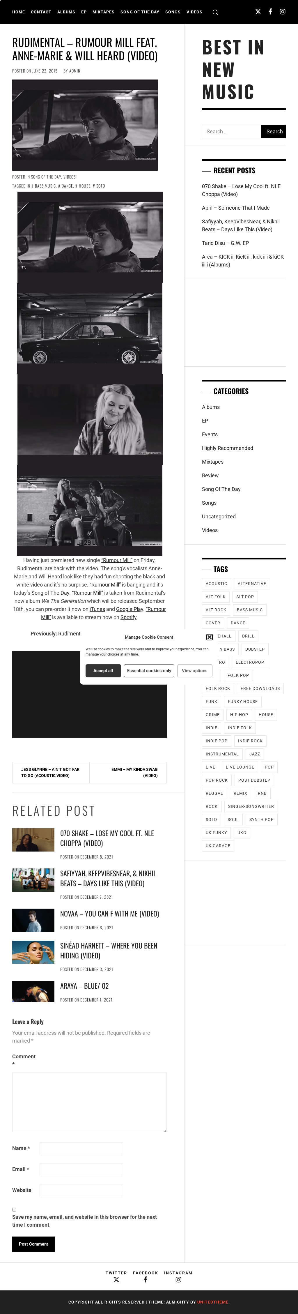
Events (210, 434)
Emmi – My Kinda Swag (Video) (134, 772)
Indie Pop (217, 741)
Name (21, 1148)
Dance (67, 186)
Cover (213, 623)
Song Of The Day (139, 12)
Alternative (252, 583)
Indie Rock (250, 741)
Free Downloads (260, 688)
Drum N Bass (220, 649)
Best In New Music (233, 68)
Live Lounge (240, 767)
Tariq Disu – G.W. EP (225, 243)
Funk (211, 701)
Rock (212, 806)
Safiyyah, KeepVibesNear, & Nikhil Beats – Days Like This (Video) (108, 878)
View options (194, 670)
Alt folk (216, 596)
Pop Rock (217, 780)
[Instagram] (282, 11)
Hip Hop (239, 714)
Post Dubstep (254, 780)
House (85, 186)
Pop (269, 767)
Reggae (214, 793)
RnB (262, 793)
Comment (24, 1060)
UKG (241, 832)
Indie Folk (240, 727)
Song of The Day (50, 593)
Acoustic (216, 583)
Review (210, 475)
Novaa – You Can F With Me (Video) (109, 913)
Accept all (103, 670)
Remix (240, 793)
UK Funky (216, 832)
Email (20, 1169)
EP (84, 12)
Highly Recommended (227, 448)
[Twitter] (258, 11)
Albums (66, 12)
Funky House (243, 701)
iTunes (97, 609)
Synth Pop (261, 819)
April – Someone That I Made (236, 208)
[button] (209, 637)
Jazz (254, 754)
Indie (211, 727)
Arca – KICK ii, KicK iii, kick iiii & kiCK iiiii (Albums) (243, 261)
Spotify (128, 617)
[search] (215, 12)
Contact (41, 12)
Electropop (250, 662)
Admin (74, 71)
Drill (248, 636)
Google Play (129, 609)
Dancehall (219, 636)
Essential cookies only (149, 670)
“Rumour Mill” (116, 560)
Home (18, 12)
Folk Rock (218, 688)
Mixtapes (104, 12)
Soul (233, 819)
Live (210, 767)
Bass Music (45, 186)
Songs (173, 12)
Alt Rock (216, 609)
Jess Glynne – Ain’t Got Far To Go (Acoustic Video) (50, 772)
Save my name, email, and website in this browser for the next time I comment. (84, 1221)
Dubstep (255, 649)
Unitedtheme (212, 1302)
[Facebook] (270, 11)
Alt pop (245, 596)
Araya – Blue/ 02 (84, 985)
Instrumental (222, 754)
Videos (195, 12)
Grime (213, 714)
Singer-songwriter (251, 806)
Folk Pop (238, 675)
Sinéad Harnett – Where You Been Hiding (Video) (108, 950)
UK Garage (218, 845)
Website (21, 1190)
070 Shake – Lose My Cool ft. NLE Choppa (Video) (107, 838)
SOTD (100, 186)
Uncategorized (219, 516)
